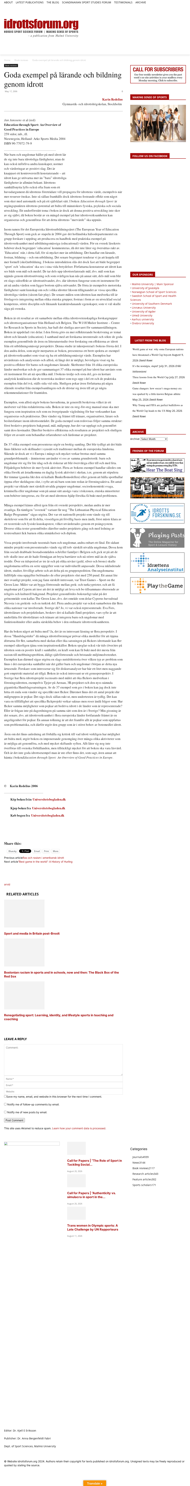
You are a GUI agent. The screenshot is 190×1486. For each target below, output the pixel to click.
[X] (175, 7)
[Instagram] (171, 7)
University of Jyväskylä (145, 288)
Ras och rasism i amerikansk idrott (43, 857)
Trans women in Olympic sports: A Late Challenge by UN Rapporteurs (92, 1227)
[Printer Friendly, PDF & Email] (63, 835)
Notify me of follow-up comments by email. (33, 1104)
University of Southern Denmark (152, 303)
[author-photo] (13, 880)
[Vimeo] (179, 7)
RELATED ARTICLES (22, 894)
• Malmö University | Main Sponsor (152, 284)
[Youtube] (184, 7)
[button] (8, 8)
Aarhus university (143, 319)
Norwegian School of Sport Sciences (154, 292)
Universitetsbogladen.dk (49, 799)
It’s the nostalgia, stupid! (145, 366)
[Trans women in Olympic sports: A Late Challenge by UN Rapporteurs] (76, 1218)
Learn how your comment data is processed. (79, 1128)
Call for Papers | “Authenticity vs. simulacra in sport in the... (91, 1195)
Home (7, 60)
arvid (7, 884)
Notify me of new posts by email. (27, 1112)
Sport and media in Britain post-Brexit (32, 933)
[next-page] (5, 1026)
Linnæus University (144, 307)
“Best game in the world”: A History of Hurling (45, 861)
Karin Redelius (112, 99)
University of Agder (144, 311)
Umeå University (142, 315)
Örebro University (143, 323)
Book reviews (21, 60)
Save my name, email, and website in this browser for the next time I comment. (54, 1096)
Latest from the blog (150, 340)
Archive (135, 439)
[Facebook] (167, 7)
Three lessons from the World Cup (150, 377)
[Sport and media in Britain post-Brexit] (24, 926)
